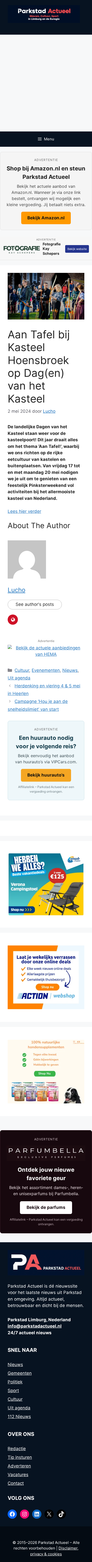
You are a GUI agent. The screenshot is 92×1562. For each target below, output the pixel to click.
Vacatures (18, 1474)
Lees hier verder (24, 511)
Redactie (17, 1448)
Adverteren (19, 1465)
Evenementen (46, 670)
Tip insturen (20, 1457)
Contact (16, 1483)
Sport (13, 1390)
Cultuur (22, 670)
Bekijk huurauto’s (46, 775)
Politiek (15, 1381)
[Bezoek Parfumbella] (46, 1153)
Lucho (16, 590)
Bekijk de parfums (46, 1207)
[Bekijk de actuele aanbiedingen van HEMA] (46, 654)
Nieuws (70, 670)
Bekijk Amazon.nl (46, 217)
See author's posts (35, 604)
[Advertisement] (46, 83)
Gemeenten (20, 1373)
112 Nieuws (19, 1416)
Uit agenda (19, 677)
